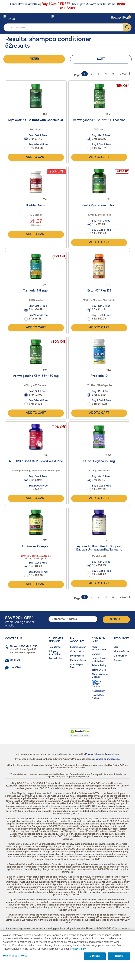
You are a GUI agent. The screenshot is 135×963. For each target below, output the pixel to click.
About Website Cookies (100, 675)
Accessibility (98, 691)
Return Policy (56, 659)
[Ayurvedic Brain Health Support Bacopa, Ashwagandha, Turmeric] (99, 522)
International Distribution (98, 660)
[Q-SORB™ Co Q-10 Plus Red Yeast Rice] (36, 437)
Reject (119, 956)
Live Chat (15, 667)
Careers (96, 654)
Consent (95, 956)
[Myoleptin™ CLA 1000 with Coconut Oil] (36, 95)
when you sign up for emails (19, 621)
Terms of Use (112, 754)
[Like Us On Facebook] (59, 709)
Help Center (55, 647)
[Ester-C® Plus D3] (99, 266)
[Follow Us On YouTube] (75, 709)
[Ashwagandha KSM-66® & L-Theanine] (99, 95)
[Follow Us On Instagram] (67, 709)
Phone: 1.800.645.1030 (23, 646)
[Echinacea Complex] (36, 522)
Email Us (14, 660)
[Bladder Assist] (36, 181)
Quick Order (120, 656)
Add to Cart (36, 157)
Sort (101, 59)
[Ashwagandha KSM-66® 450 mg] (36, 351)
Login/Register (78, 647)
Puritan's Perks (78, 660)
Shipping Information (55, 653)
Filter (34, 59)
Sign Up (116, 619)
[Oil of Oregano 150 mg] (99, 437)
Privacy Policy (99, 666)
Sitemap (118, 660)
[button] (116, 18)
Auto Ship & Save (76, 666)
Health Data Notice (98, 697)
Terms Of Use (99, 670)
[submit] (127, 27)
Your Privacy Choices (97, 684)
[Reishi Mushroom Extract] (99, 181)
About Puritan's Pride (99, 648)
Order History (77, 652)
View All (125, 74)
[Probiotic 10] (99, 351)
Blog (116, 647)
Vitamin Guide (121, 652)
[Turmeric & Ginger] (36, 266)
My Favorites (77, 656)
